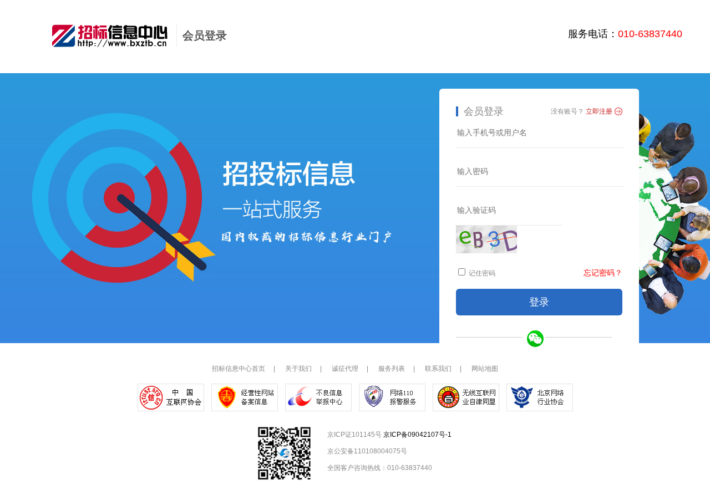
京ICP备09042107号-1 (417, 434)
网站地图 (484, 368)
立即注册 (599, 111)
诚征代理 (345, 368)
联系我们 (438, 368)
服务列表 (391, 368)
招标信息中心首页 (238, 368)
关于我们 (298, 368)
